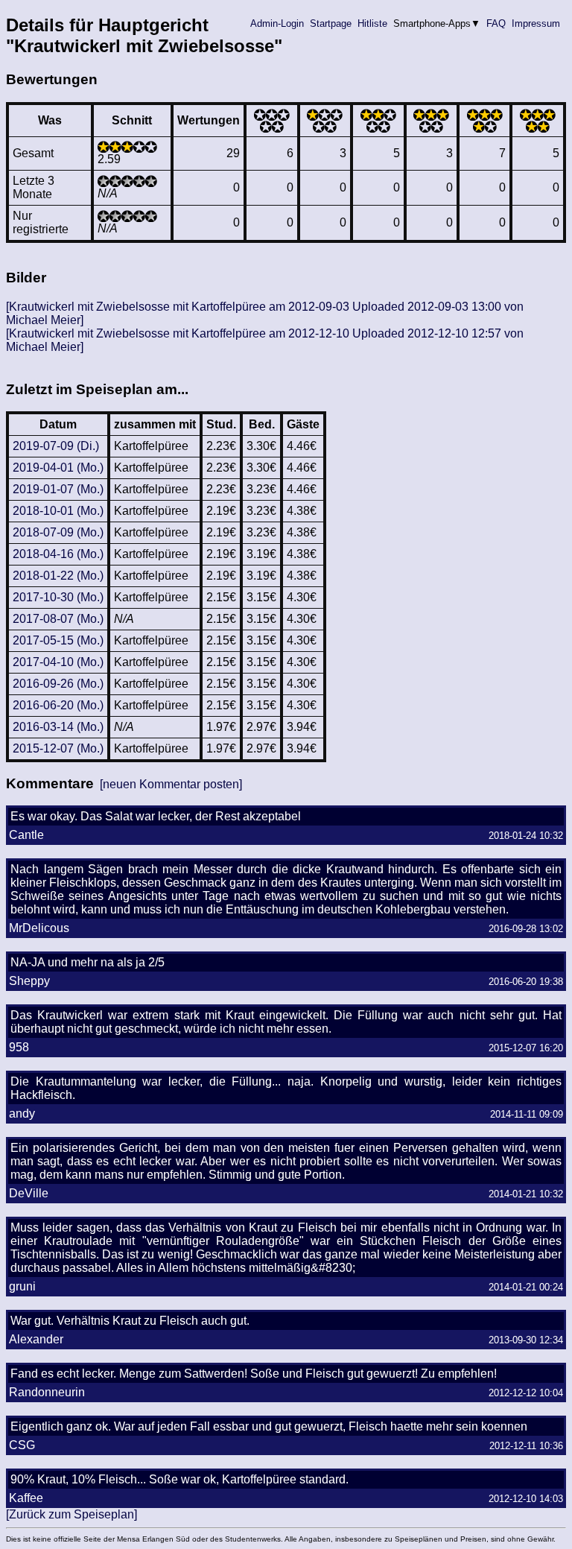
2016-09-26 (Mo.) (58, 683)
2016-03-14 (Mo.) (58, 726)
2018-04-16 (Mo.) (58, 554)
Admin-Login (277, 23)
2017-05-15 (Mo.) (58, 640)
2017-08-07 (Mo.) (58, 618)
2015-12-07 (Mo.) (58, 748)
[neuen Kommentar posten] (171, 784)
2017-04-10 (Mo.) (58, 662)
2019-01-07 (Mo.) (58, 489)
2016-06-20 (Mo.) (58, 705)
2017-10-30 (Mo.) (58, 597)
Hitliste (372, 23)
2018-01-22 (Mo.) (58, 575)
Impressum (536, 23)
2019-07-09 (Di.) (56, 446)
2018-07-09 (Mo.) (58, 532)
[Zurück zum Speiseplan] (71, 1514)
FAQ (496, 23)
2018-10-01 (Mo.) (58, 510)
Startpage (331, 23)
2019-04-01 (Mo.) (58, 467)
